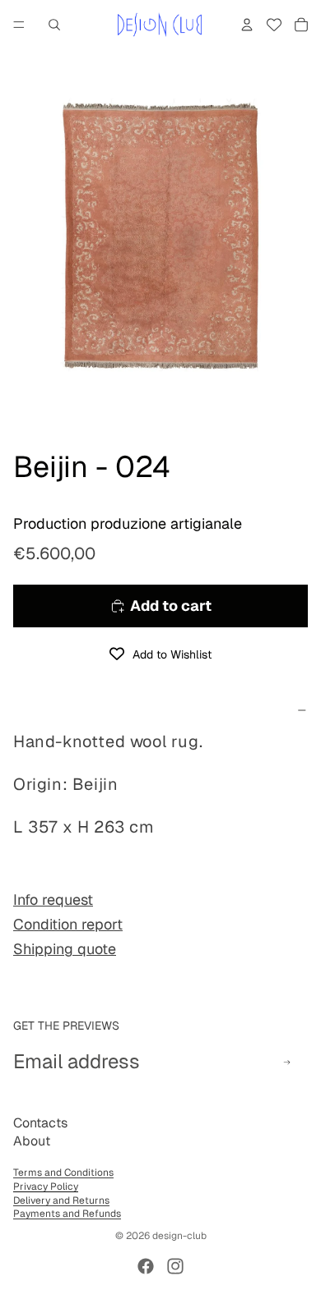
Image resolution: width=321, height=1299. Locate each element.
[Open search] (54, 25)
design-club (179, 1235)
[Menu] (19, 25)
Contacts (40, 1122)
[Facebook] (146, 1266)
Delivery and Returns (61, 1200)
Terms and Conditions (63, 1172)
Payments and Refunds (67, 1213)
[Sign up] (287, 1062)
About (31, 1141)
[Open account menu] (247, 25)
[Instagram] (175, 1266)
